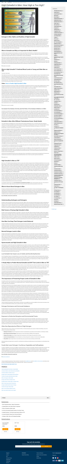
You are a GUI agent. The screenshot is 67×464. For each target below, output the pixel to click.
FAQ (7, 456)
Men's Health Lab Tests (58, 136)
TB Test (55, 163)
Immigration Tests (57, 101)
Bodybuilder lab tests (57, 20)
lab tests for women (57, 116)
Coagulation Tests (57, 31)
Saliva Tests (56, 152)
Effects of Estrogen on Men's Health (7, 377)
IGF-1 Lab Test (56, 99)
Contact (7, 454)
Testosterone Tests (57, 180)
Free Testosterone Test (58, 72)
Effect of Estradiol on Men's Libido (8, 408)
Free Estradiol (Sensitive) (5, 423)
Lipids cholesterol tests (58, 123)
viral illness (56, 201)
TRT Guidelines (56, 191)
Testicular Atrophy (57, 164)
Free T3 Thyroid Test (57, 69)
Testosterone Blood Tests (58, 166)
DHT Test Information (57, 41)
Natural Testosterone (57, 139)
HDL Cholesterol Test (57, 82)
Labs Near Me (56, 109)
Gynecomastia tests (57, 79)
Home (2, 2)
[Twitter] (55, 458)
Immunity (55, 102)
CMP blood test (56, 29)
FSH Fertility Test (57, 73)
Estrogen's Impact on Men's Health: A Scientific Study (10, 381)
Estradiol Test (56, 59)
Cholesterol (56, 27)
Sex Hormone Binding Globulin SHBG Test (57, 155)
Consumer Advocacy (57, 34)
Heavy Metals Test (57, 86)
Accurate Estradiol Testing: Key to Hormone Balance (12, 414)
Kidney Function (57, 107)
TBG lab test (56, 161)
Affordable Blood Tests (58, 10)
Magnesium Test (57, 131)
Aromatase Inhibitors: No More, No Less (8, 372)
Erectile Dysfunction (57, 51)
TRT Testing (56, 196)
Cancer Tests (56, 23)
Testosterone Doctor (57, 170)
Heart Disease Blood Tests (58, 84)
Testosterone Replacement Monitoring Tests (58, 176)
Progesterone (56, 146)
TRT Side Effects (57, 194)
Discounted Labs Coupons (58, 45)
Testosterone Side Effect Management (58, 178)
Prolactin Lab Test (57, 148)
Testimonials (8, 461)
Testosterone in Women (58, 171)
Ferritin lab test (56, 65)
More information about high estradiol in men (9, 364)
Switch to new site (6, 1)
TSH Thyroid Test (57, 197)
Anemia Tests (56, 12)
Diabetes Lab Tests (57, 43)
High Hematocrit (57, 91)
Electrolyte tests (57, 49)
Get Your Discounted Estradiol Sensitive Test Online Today (13, 410)
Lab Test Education (57, 112)
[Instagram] (58, 458)
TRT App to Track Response (58, 187)
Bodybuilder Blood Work (58, 18)
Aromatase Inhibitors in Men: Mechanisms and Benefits (10, 370)
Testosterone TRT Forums (58, 181)
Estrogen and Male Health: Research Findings (9, 384)
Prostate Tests (56, 149)
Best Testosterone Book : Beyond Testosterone (10, 404)
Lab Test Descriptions (58, 110)
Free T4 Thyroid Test (57, 70)
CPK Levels (56, 38)
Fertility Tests (56, 67)
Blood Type (56, 15)
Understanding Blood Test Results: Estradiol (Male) (10, 369)
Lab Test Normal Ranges (58, 113)
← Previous (3, 397)
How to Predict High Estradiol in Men (16, 83)
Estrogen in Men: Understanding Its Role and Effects (10, 374)
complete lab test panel (58, 32)
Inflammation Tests (57, 105)
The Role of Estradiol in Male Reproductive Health (9, 376)
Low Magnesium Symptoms (58, 127)
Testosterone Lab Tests (58, 173)
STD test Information (57, 160)
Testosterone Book (57, 168)
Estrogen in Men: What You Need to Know (8, 379)
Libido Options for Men (58, 121)
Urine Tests (56, 199)
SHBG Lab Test (56, 156)
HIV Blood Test (56, 92)
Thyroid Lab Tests (57, 184)
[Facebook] (53, 458)
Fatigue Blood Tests (57, 64)
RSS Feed (54, 209)
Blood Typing (56, 17)
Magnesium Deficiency (58, 130)
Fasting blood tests (57, 62)
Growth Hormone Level (58, 77)
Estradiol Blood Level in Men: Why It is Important (11, 406)
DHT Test (17, 422)
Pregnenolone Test (57, 144)
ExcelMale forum (28, 361)
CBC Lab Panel (56, 24)
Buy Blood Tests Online (58, 21)
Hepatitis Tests (56, 89)
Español (55, 55)
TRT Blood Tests (57, 190)
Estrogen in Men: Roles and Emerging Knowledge (11, 416)
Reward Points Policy (25, 454)
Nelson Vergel (6, 7)
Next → (48, 397)
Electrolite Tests (57, 48)
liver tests (56, 124)
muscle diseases (57, 137)
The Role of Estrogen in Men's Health (7, 386)
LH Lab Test (56, 119)
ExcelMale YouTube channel (38, 361)
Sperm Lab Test (57, 158)
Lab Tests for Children (58, 115)
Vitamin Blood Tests (57, 202)
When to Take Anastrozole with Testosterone (9, 383)
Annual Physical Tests (58, 13)
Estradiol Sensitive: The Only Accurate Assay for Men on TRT (13, 412)
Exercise (55, 61)
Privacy (38, 456)
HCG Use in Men (57, 80)
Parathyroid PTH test (57, 143)
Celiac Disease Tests (57, 26)
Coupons (55, 37)
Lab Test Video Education (58, 118)
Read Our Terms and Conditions (42, 454)
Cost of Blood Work (57, 35)
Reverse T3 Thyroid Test (58, 151)
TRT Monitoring (57, 193)
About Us (7, 462)
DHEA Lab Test (56, 40)
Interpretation (8, 459)
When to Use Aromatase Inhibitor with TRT (8, 388)
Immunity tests (56, 104)
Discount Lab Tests (57, 46)
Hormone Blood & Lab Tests (58, 94)
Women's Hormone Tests (58, 204)
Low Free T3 (56, 126)
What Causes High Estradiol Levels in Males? (9, 390)
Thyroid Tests (56, 186)
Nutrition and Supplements (58, 140)
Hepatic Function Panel (58, 88)
